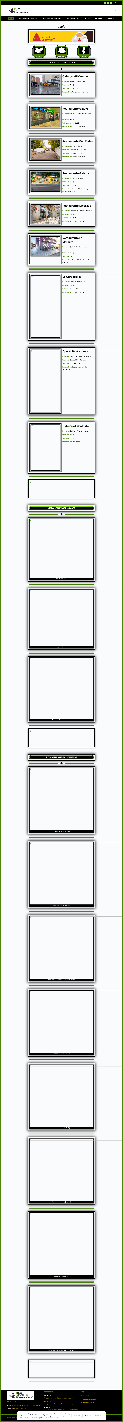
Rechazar (88, 1416)
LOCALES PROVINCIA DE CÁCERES (51, 18)
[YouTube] (111, 3)
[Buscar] (115, 10)
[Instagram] (108, 3)
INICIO (11, 18)
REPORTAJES (98, 18)
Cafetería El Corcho (75, 76)
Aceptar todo (77, 1416)
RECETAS (87, 18)
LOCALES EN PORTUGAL (72, 18)
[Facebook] (105, 3)
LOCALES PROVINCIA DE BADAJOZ (27, 18)
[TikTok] (115, 3)
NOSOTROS (111, 18)
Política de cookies (52, 1417)
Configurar (98, 1416)
